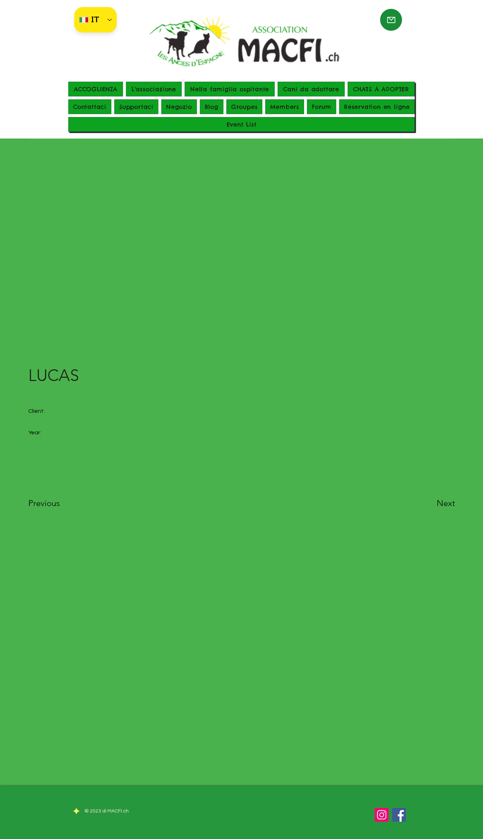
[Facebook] (399, 815)
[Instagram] (382, 815)
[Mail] (391, 20)
